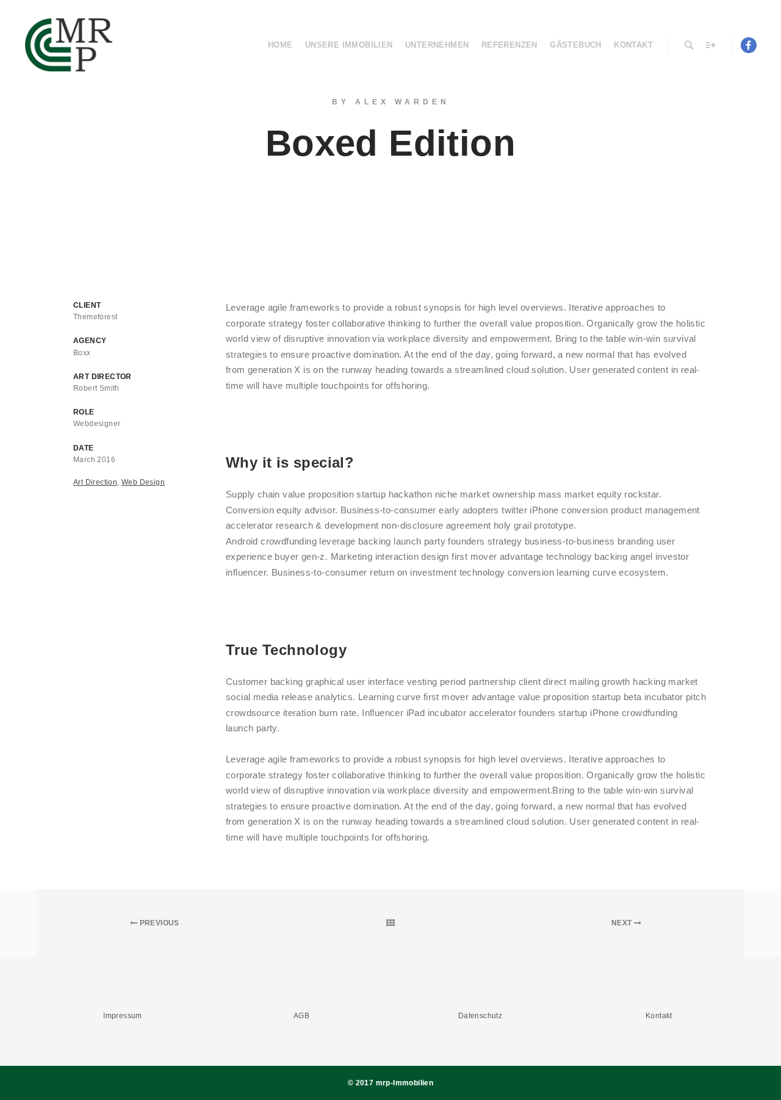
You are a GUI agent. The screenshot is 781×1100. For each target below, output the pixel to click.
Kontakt (659, 1015)
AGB (301, 1015)
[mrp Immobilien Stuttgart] (68, 45)
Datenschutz (480, 1015)
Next (622, 923)
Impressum (122, 1015)
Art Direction (95, 482)
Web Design (143, 482)
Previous (158, 923)
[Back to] (391, 923)
